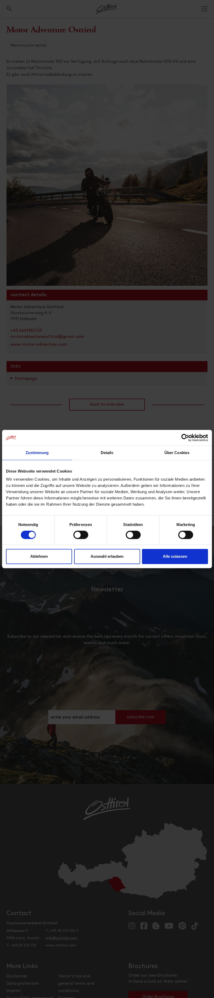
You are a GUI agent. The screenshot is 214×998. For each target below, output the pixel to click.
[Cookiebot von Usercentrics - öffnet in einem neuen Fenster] (185, 438)
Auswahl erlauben (107, 556)
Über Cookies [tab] (176, 452)
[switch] (80, 538)
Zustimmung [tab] (37, 452)
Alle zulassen (175, 556)
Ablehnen (39, 556)
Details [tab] (107, 452)
